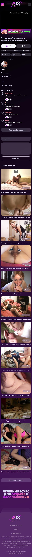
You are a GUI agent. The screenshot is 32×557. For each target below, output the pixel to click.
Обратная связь (16, 525)
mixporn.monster (20, 551)
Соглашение (16, 533)
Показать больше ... (16, 130)
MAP (16, 529)
